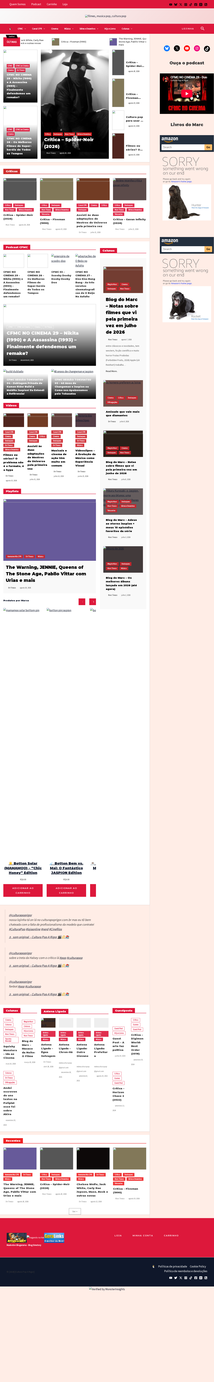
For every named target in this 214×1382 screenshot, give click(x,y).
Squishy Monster (8, 1040)
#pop (63, 958)
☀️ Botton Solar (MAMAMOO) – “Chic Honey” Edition (23, 868)
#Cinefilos (55, 929)
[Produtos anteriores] (82, 601)
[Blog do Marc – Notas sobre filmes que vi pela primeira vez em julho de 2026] (123, 280)
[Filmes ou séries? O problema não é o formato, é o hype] (118, 146)
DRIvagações (112, 402)
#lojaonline (33, 929)
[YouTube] (170, 4)
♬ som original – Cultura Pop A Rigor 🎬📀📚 (39, 937)
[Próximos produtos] (92, 601)
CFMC (20, 28)
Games (135, 1024)
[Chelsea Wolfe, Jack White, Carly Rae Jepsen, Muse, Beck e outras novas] (93, 1159)
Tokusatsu (130, 90)
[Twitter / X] (180, 4)
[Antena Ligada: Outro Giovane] (84, 1023)
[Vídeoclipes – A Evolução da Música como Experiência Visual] (85, 420)
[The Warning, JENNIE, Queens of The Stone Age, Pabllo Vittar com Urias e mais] (49, 530)
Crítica (47, 134)
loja (118, 1235)
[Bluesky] (175, 4)
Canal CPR (37, 28)
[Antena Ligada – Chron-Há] (66, 1023)
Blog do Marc (112, 284)
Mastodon (11, 1245)
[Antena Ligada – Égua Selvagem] (48, 1023)
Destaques (58, 134)
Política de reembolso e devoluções (185, 1271)
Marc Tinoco (69, 134)
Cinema (54, 28)
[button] (24, 29)
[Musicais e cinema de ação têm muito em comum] (61, 420)
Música (67, 28)
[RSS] (205, 4)
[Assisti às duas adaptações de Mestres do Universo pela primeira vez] (93, 189)
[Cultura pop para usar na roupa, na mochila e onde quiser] (118, 120)
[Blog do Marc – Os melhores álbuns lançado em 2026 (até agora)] (123, 559)
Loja (65, 4)
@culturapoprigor (20, 915)
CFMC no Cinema (22, 66)
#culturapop (74, 958)
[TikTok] (190, 4)
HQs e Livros (110, 28)
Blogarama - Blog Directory (28, 1245)
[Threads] (200, 4)
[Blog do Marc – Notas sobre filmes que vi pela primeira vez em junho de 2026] (123, 444)
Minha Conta (143, 1235)
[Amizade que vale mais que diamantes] (123, 393)
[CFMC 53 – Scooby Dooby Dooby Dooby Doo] (61, 261)
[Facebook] (195, 4)
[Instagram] (185, 4)
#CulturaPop (17, 929)
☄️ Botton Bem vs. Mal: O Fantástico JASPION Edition (66, 868)
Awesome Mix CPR (14, 556)
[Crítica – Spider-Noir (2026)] (75, 104)
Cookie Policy (198, 1266)
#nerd (44, 929)
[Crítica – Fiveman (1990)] (118, 92)
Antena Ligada (45, 1033)
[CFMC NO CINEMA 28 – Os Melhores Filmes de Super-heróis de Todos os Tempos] (37, 261)
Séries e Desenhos (87, 28)
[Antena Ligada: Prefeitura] (101, 1023)
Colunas (125, 28)
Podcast (36, 4)
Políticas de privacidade (172, 1266)
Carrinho (52, 4)
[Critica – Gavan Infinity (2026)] (129, 189)
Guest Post (118, 1028)
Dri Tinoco (20, 70)
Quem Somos (18, 4)
